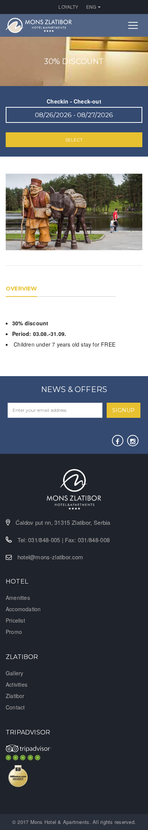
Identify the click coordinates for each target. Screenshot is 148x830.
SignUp (123, 410)
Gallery (14, 673)
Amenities (18, 597)
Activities (16, 684)
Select (74, 140)
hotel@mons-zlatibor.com (50, 557)
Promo (14, 631)
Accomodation (23, 609)
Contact (15, 707)
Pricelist (15, 620)
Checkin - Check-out (74, 101)
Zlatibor (15, 696)
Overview (21, 288)
